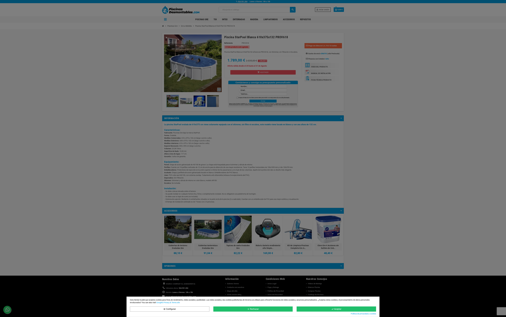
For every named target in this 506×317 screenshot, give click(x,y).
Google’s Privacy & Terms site (168, 302)
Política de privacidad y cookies (363, 314)
